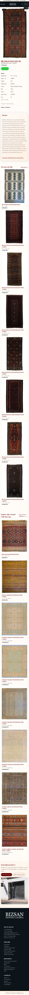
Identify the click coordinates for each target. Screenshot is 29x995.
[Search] (22, 4)
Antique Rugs (7, 949)
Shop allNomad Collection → (22, 515)
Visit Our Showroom (9, 937)
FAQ (5, 971)
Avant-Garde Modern (9, 951)
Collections (7, 944)
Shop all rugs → (24, 167)
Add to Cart (5, 68)
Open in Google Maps (10, 936)
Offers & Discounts (9, 954)
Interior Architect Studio (10, 961)
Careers (6, 981)
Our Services (7, 979)
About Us (6, 977)
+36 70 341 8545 (23, 0)
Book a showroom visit (19, 874)
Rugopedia (7, 963)
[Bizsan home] (12, 4)
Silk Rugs (6, 946)
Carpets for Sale (8, 952)
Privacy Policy (7, 982)
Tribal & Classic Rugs (9, 948)
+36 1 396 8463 (16, 0)
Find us (26, 4)
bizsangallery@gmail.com (8, 0)
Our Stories (7, 966)
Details (2, 73)
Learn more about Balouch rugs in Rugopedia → (13, 157)
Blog (5, 964)
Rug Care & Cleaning (9, 967)
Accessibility (7, 984)
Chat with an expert (6, 874)
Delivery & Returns (5, 107)
